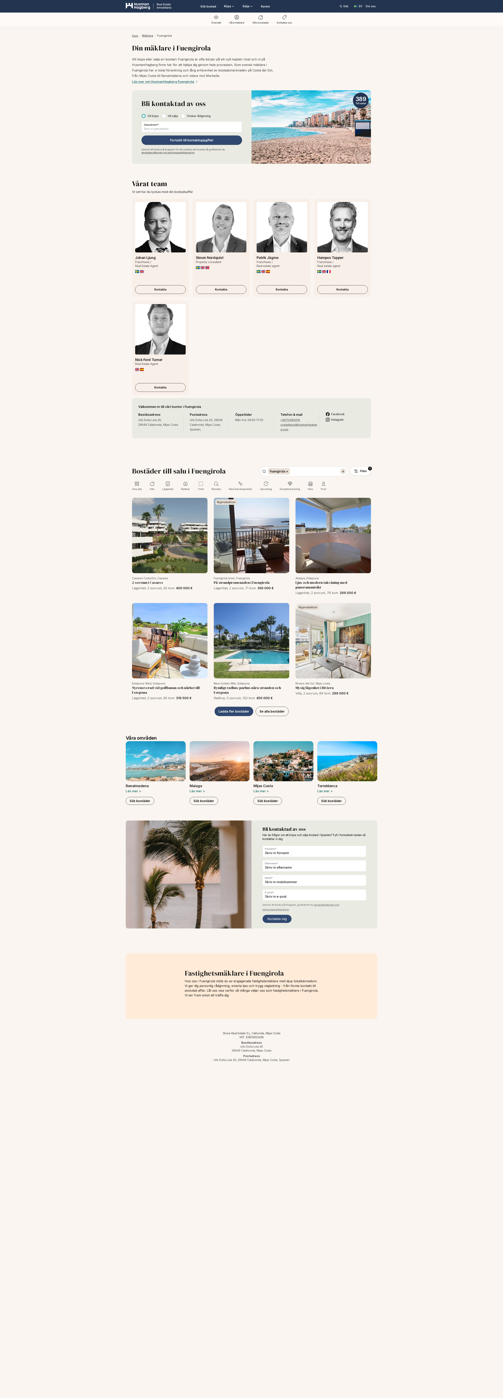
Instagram (337, 419)
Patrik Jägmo (268, 258)
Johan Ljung (145, 258)
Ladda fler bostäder (233, 711)
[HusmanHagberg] (148, 6)
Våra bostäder (260, 22)
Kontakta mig (277, 919)
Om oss (370, 6)
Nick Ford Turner (148, 360)
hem (135, 35)
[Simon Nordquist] (221, 227)
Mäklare (147, 35)
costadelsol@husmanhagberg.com (298, 427)
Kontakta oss (284, 22)
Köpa (227, 6)
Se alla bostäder (272, 711)
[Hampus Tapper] (342, 227)
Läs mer (133, 791)
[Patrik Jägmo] (282, 227)
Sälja (246, 6)
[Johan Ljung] (160, 227)
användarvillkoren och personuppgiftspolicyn (168, 152)
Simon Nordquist (209, 258)
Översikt (216, 22)
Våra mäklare (236, 22)
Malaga (196, 786)
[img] (137, 271)
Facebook (338, 414)
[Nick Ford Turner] (160, 329)
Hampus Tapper (330, 258)
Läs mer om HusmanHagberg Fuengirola (163, 82)
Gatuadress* (151, 124)
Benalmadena (137, 786)
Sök (345, 6)
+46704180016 (290, 420)
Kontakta (160, 289)
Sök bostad (208, 6)
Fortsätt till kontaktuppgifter (192, 140)
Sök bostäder (140, 801)
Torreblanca (327, 786)
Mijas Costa (263, 786)
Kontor (265, 6)
